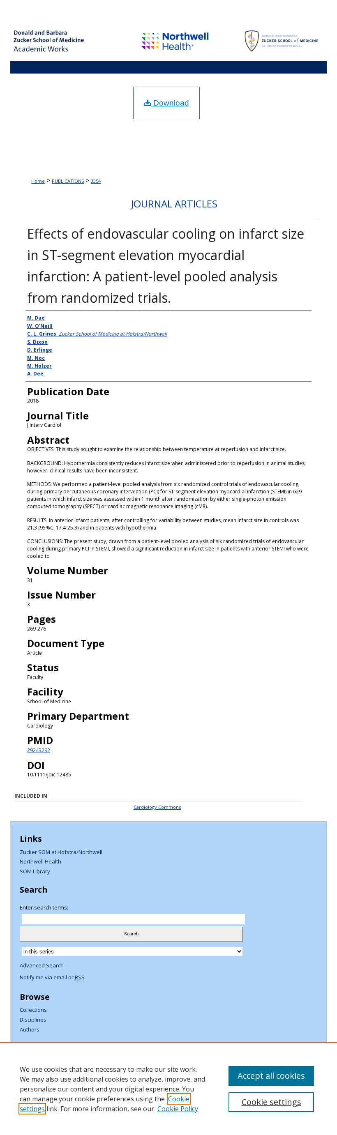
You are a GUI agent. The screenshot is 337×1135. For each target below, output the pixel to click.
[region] (168, 1088)
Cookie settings (271, 1101)
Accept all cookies (271, 1075)
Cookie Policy (177, 1108)
